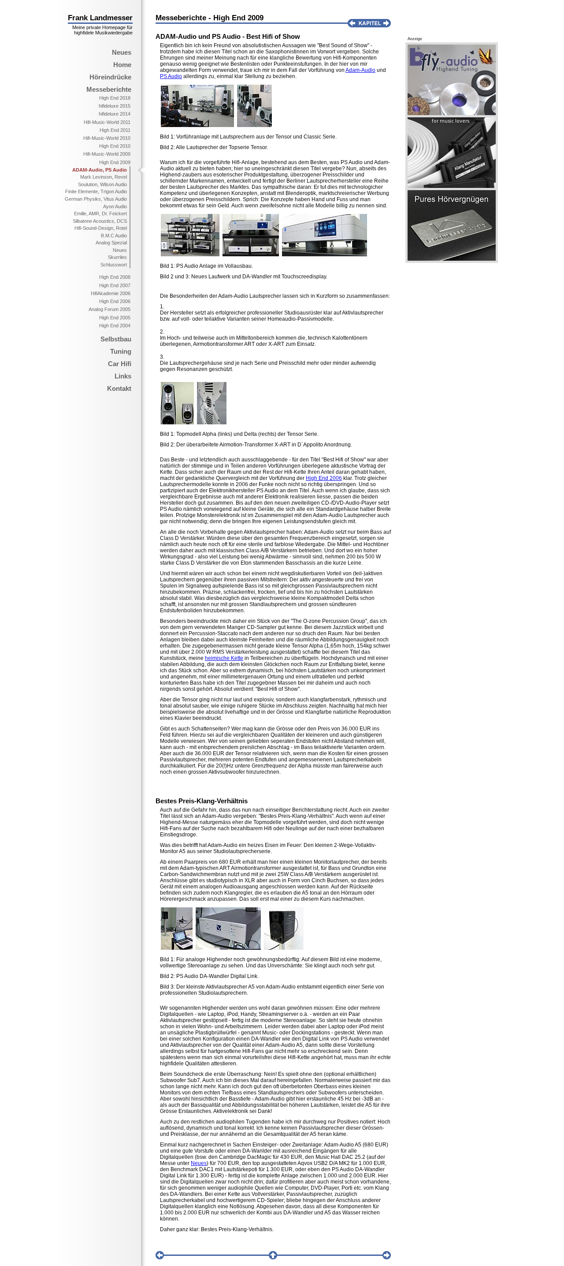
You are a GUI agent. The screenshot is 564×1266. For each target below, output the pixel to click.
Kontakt (119, 388)
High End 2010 (114, 146)
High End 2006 (114, 301)
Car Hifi (119, 363)
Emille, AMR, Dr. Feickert (100, 213)
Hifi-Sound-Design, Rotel (100, 228)
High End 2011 (115, 130)
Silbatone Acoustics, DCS (100, 221)
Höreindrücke (110, 77)
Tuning (120, 351)
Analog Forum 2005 (109, 309)
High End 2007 (114, 285)
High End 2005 (114, 317)
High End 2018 (114, 98)
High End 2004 (114, 325)
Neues (121, 52)
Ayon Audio (115, 206)
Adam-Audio (360, 70)
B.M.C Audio (114, 235)
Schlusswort (113, 264)
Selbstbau (115, 339)
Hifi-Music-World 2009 (106, 154)
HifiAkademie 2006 (110, 293)
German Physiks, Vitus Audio (96, 199)
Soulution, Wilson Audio (102, 184)
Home (122, 64)
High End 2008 (114, 277)
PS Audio (171, 76)
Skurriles (117, 257)
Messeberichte (108, 89)
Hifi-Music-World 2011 (107, 122)
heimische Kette (224, 658)
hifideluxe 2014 (114, 113)
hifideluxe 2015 (114, 106)
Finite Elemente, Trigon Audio (96, 191)
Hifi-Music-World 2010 (106, 138)
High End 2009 (114, 162)
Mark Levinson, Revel (103, 177)
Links (123, 376)
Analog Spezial (111, 242)
